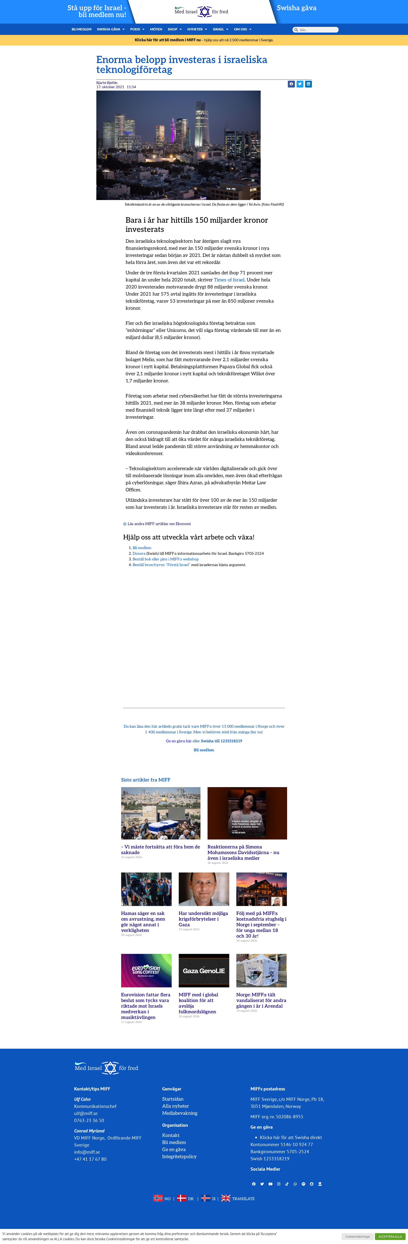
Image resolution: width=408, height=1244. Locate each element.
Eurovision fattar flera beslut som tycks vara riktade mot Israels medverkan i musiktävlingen (145, 1006)
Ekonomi (183, 524)
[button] (291, 84)
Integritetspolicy (179, 1157)
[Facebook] (254, 1184)
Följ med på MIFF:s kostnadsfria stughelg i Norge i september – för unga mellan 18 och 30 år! (261, 925)
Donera (139, 553)
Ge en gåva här (179, 741)
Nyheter (195, 29)
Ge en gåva (174, 1149)
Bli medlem (81, 29)
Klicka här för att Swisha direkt (291, 1137)
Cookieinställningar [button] (357, 1237)
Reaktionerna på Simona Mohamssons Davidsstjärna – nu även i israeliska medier (243, 852)
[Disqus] (204, 632)
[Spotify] (303, 1184)
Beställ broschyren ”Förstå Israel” (161, 565)
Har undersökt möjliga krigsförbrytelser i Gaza (203, 919)
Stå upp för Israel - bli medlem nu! (97, 11)
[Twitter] (262, 1184)
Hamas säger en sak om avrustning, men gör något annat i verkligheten (143, 922)
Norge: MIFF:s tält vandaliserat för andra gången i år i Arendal (261, 1000)
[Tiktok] (287, 1184)
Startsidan (172, 1099)
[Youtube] (270, 1184)
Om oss (240, 29)
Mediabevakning (179, 1113)
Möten (156, 29)
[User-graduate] (320, 1184)
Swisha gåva (297, 8)
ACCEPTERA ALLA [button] (390, 1237)
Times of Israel (229, 280)
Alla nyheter (175, 1106)
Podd (135, 29)
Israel (218, 29)
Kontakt (170, 1135)
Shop (172, 29)
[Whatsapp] (295, 1184)
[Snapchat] (311, 1184)
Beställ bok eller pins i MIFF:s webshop (166, 559)
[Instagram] (278, 1184)
